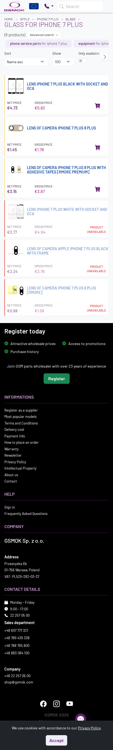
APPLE (25, 19)
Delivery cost (14, 429)
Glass (70, 19)
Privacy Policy (15, 462)
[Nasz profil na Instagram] (56, 703)
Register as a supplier (21, 410)
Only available (89, 53)
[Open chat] (80, 719)
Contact (10, 481)
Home (8, 19)
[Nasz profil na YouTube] (69, 703)
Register (56, 378)
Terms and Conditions (21, 423)
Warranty (11, 449)
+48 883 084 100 (16, 653)
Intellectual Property (20, 468)
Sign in (9, 507)
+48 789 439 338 (17, 638)
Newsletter (13, 455)
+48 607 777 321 (16, 630)
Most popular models (20, 416)
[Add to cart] (97, 105)
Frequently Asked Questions (25, 513)
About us (11, 475)
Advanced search (42, 35)
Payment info (14, 436)
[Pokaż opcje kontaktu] (49, 6)
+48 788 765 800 (16, 645)
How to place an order (21, 442)
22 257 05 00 (20, 615)
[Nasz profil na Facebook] (43, 703)
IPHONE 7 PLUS (47, 19)
